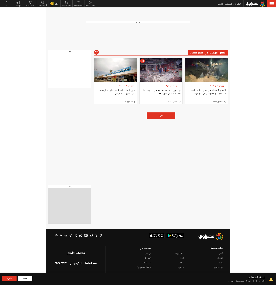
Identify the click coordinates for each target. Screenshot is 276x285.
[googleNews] (56, 236)
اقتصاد (220, 258)
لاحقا (25, 278)
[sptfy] (66, 236)
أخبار (221, 253)
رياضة (220, 263)
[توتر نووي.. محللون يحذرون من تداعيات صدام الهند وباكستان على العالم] (161, 70)
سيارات (181, 263)
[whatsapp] (80, 236)
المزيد (161, 115)
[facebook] (100, 236)
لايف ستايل (218, 267)
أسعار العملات (42, 5)
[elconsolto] (75, 263)
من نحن (148, 253)
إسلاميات (180, 267)
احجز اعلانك (146, 263)
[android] (175, 235)
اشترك (9, 278)
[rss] (61, 236)
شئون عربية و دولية (218, 85)
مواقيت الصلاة (66, 5)
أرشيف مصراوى (78, 5)
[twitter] (96, 236)
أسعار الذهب (30, 5)
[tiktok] (70, 236)
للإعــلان (18, 5)
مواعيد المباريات (90, 5)
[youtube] (86, 236)
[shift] (60, 263)
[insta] (91, 236)
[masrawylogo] (208, 236)
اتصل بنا (148, 258)
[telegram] (75, 236)
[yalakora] (90, 263)
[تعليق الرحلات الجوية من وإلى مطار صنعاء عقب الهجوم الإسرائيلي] (115, 70)
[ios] (156, 235)
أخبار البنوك (179, 253)
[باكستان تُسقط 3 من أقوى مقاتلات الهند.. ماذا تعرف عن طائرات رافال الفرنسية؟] (206, 70)
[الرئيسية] (255, 4)
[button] (271, 3)
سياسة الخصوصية (144, 267)
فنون (182, 258)
